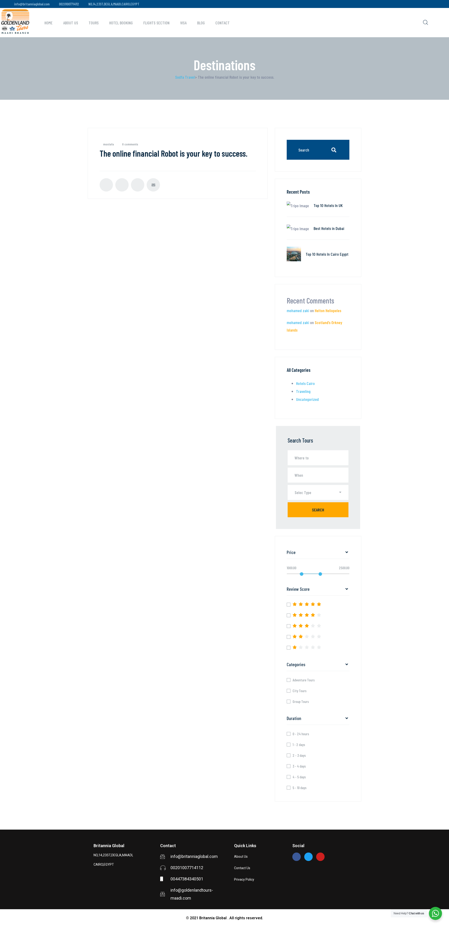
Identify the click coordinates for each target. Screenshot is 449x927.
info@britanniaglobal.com (32, 4)
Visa (183, 22)
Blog (201, 22)
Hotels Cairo (305, 383)
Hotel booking (121, 22)
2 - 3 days (299, 755)
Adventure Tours (304, 680)
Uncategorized (307, 399)
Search (318, 509)
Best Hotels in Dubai (329, 228)
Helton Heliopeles (328, 310)
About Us (70, 22)
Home (48, 22)
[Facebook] (296, 857)
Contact (222, 22)
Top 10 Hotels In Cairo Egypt (327, 254)
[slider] (301, 574)
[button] (318, 492)
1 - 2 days (299, 744)
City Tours (300, 691)
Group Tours (301, 701)
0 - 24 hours (301, 734)
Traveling (303, 391)
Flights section (156, 22)
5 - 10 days (300, 788)
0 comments (130, 144)
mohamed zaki (298, 310)
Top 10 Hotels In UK (328, 205)
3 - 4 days (299, 766)
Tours (94, 22)
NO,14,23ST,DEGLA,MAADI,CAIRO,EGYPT (113, 4)
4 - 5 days (299, 777)
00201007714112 (69, 4)
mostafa (108, 144)
